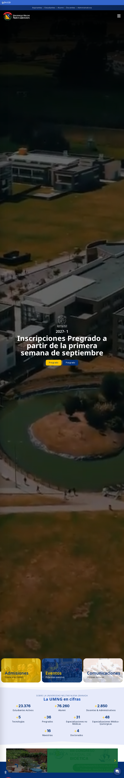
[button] (119, 16)
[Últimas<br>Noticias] (103, 670)
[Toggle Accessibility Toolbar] (5, 772)
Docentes (70, 8)
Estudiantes (50, 8)
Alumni (61, 8)
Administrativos (85, 8)
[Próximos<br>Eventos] (62, 670)
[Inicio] (16, 16)
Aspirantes (37, 8)
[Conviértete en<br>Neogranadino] (21, 670)
